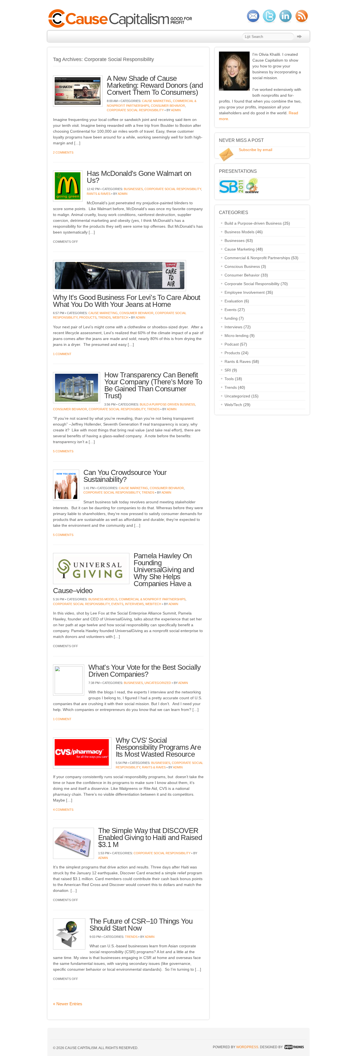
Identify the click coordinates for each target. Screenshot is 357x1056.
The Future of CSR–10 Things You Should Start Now (141, 924)
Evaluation (234, 301)
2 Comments (63, 152)
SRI (228, 370)
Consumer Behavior (168, 105)
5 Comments (63, 451)
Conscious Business (242, 266)
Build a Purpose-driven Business (167, 404)
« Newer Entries (67, 1003)
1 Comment (62, 354)
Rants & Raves (98, 193)
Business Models (102, 599)
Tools (229, 379)
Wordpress (247, 1047)
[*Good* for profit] (121, 27)
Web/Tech (120, 317)
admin (176, 110)
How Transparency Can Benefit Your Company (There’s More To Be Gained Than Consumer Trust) (153, 385)
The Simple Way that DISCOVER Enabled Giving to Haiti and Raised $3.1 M (150, 837)
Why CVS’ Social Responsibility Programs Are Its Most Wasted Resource (158, 747)
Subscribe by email (255, 149)
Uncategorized (157, 682)
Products (88, 317)
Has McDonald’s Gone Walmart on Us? (139, 177)
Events (117, 604)
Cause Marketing (156, 101)
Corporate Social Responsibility (135, 110)
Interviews (134, 604)
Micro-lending (237, 335)
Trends (104, 317)
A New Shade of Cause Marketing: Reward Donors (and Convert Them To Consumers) (155, 85)
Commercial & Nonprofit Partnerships (152, 599)
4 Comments (63, 809)
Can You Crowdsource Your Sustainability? (125, 476)
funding (231, 318)
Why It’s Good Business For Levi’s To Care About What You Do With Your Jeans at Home (126, 301)
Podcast (232, 344)
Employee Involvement (245, 292)
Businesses (133, 189)
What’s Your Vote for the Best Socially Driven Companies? (144, 670)
